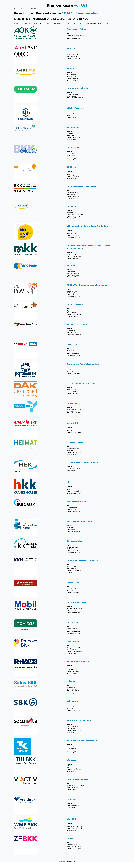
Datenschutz (71, 861)
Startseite (17, 9)
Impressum (62, 861)
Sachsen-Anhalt (25, 9)
